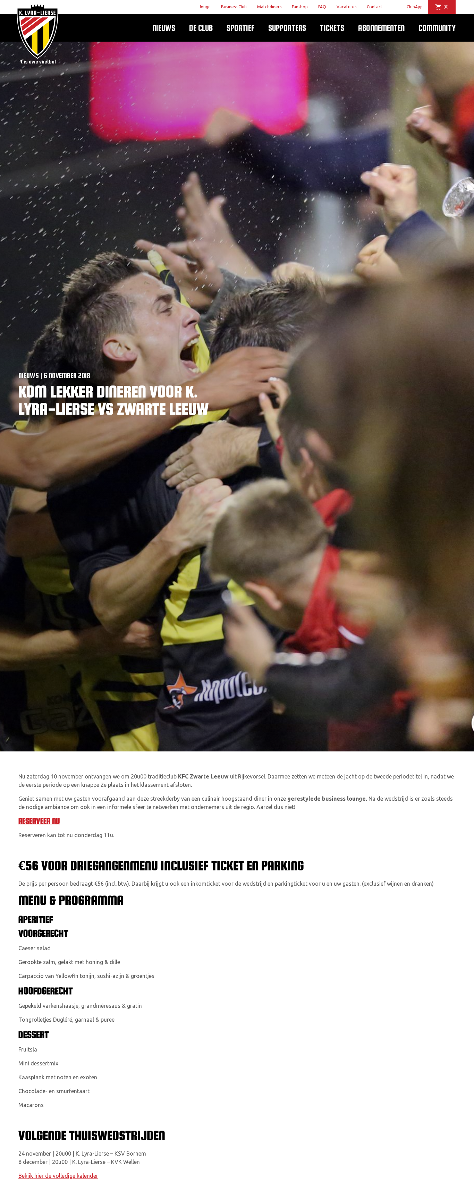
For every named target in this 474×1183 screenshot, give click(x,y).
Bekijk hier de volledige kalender (58, 1176)
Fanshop (300, 7)
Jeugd (205, 7)
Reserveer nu (39, 821)
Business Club (234, 7)
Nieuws (163, 28)
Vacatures (346, 7)
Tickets (332, 28)
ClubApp (415, 7)
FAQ (322, 7)
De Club (201, 28)
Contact (374, 7)
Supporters (287, 28)
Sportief (240, 28)
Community (437, 28)
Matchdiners (269, 7)
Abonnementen (381, 28)
